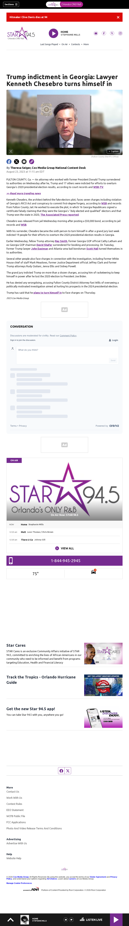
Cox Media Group (21, 877)
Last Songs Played (49, 44)
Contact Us (12, 791)
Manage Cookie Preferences (19, 883)
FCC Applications (16, 822)
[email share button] (24, 161)
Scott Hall (92, 248)
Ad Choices (52, 879)
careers (72, 879)
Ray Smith (61, 241)
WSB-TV (98, 187)
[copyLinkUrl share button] (31, 161)
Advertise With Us (16, 843)
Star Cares (16, 645)
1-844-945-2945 (66, 560)
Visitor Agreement (98, 877)
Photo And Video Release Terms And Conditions (34, 828)
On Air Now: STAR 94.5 (64, 515)
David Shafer (44, 244)
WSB (104, 203)
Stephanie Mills (70, 34)
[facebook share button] (8, 161)
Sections (9, 4)
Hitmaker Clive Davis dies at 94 (28, 17)
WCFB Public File (15, 816)
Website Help (13, 858)
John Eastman (39, 248)
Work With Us (14, 797)
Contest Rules (14, 803)
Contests (75, 44)
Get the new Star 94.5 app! (30, 709)
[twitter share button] (16, 161)
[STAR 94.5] (64, 4)
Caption (113, 151)
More (86, 44)
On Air (65, 44)
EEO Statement (15, 810)
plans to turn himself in (48, 292)
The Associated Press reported (59, 214)
